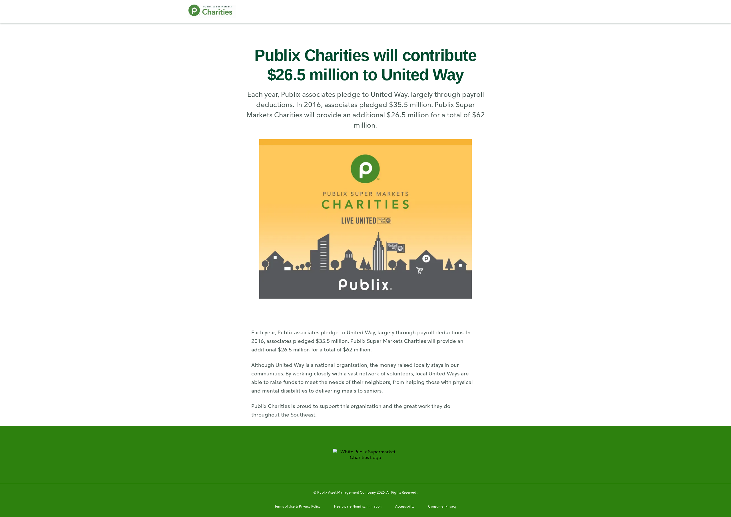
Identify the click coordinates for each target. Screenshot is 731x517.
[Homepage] (212, 11)
